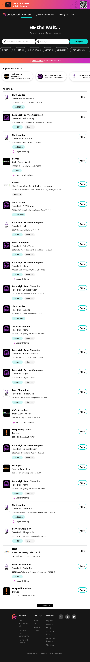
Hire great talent (66, 14)
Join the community (45, 14)
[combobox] (19, 41)
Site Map (50, 645)
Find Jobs (79, 41)
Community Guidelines (51, 639)
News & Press (37, 629)
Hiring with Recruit (23, 641)
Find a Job (26, 14)
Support (49, 620)
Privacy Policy (49, 626)
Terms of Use (50, 633)
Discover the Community (24, 633)
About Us (36, 622)
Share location (37, 61)
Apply (82, 96)
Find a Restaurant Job (24, 623)
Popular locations (11, 68)
